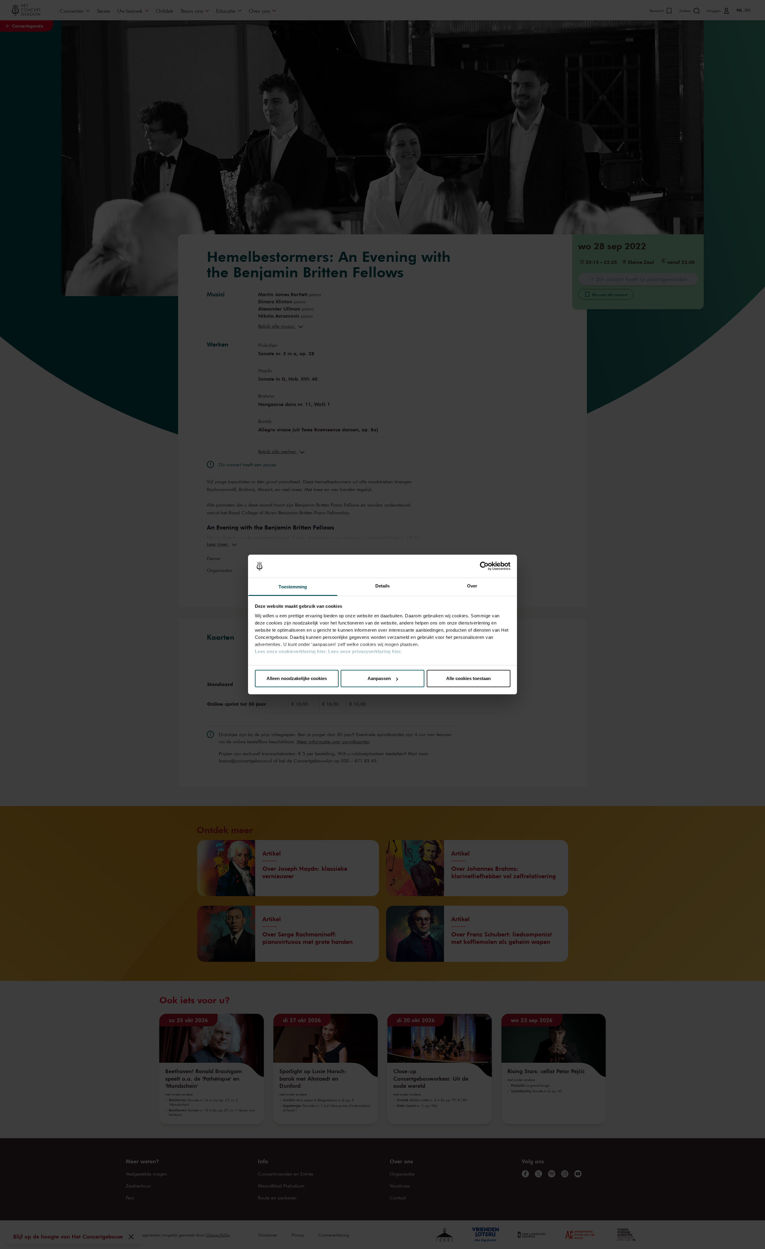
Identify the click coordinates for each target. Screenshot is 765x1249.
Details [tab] (382, 585)
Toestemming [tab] (293, 586)
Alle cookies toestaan (468, 678)
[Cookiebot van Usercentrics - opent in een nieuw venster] (484, 566)
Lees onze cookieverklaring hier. (291, 651)
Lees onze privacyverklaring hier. (365, 651)
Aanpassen (379, 678)
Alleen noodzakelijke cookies (297, 678)
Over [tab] (472, 585)
